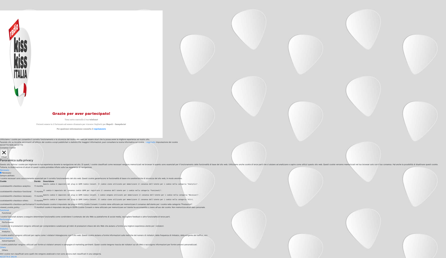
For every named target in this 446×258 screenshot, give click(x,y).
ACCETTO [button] (4, 145)
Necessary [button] (4, 170)
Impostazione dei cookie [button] (167, 142)
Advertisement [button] (6, 238)
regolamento (100, 129)
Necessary (6, 173)
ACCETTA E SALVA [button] (8, 256)
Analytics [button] (4, 229)
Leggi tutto (151, 142)
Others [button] (3, 247)
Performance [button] (5, 219)
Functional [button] (4, 210)
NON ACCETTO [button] (16, 145)
